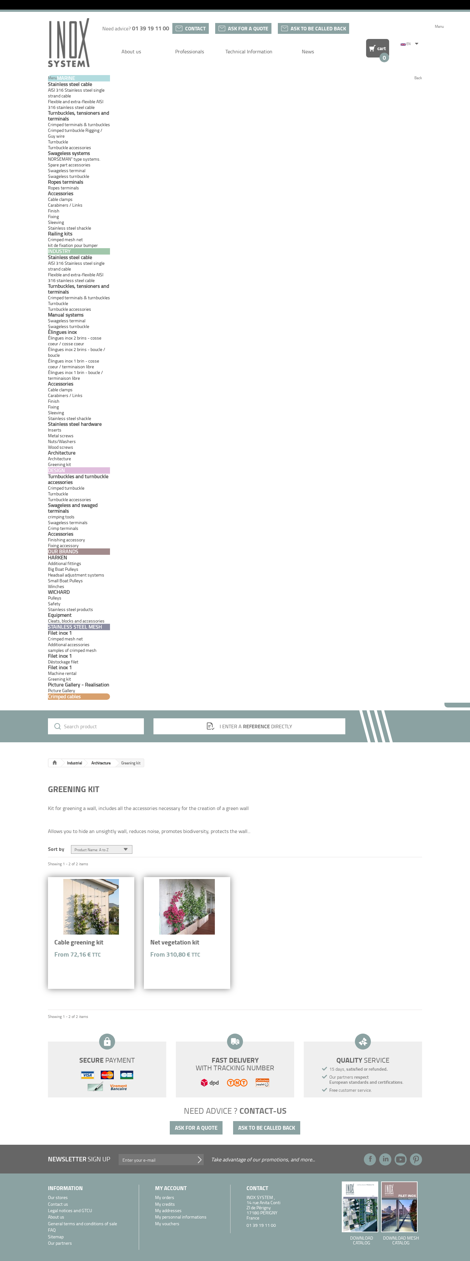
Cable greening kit (78, 942)
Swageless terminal (66, 170)
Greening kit (59, 679)
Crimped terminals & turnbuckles (79, 124)
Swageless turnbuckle (68, 176)
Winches (56, 586)
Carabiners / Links (65, 205)
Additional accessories (69, 644)
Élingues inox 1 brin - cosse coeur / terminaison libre (73, 364)
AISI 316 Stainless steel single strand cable (76, 93)
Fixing (53, 216)
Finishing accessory (66, 540)
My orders (164, 1197)
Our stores (58, 1197)
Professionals (189, 51)
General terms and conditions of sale (82, 1224)
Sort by (56, 848)
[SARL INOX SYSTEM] (69, 42)
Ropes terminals (63, 188)
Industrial (74, 763)
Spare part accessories (69, 165)
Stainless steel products (70, 609)
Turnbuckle (58, 142)
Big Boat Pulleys (63, 569)
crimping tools (61, 517)
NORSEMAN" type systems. (74, 159)
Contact (195, 28)
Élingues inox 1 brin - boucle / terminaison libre (75, 375)
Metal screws (61, 435)
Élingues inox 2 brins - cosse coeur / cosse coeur (74, 341)
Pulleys (54, 598)
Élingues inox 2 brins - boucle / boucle (76, 352)
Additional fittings (64, 563)
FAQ (52, 1230)
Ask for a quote (248, 28)
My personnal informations (181, 1217)
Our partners (60, 1243)
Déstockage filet (63, 662)
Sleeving (56, 222)
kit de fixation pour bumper (73, 245)
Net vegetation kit (174, 942)
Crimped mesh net (65, 239)
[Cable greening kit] (91, 907)
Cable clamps (60, 199)
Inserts (54, 430)
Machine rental (62, 673)
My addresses (168, 1210)
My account (171, 1188)
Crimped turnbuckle (66, 488)
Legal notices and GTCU (70, 1210)
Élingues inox (62, 331)
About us (131, 51)
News (308, 51)
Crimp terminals (63, 528)
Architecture (59, 458)
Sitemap (56, 1237)
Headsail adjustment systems (76, 575)
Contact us (58, 1204)
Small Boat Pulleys (65, 580)
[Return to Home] (55, 763)
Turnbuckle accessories (69, 147)
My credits (165, 1204)
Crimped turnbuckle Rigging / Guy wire (75, 133)
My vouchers (167, 1224)
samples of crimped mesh (72, 650)
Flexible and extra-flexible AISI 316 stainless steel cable (75, 104)
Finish (53, 211)
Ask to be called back (318, 28)
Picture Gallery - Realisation (78, 684)
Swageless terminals (68, 522)
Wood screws (60, 447)
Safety (54, 603)
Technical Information (248, 51)
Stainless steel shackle (69, 228)
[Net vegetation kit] (187, 907)
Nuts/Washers (62, 441)
